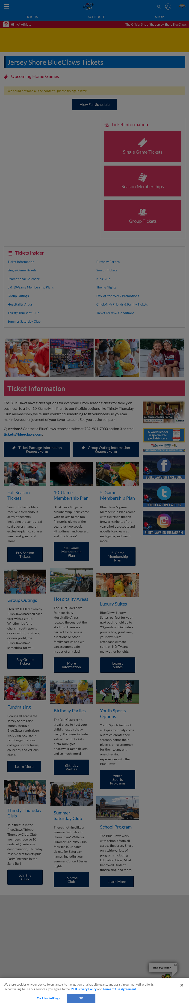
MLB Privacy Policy (84, 989)
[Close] (182, 985)
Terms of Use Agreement (119, 989)
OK (81, 998)
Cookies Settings (48, 998)
